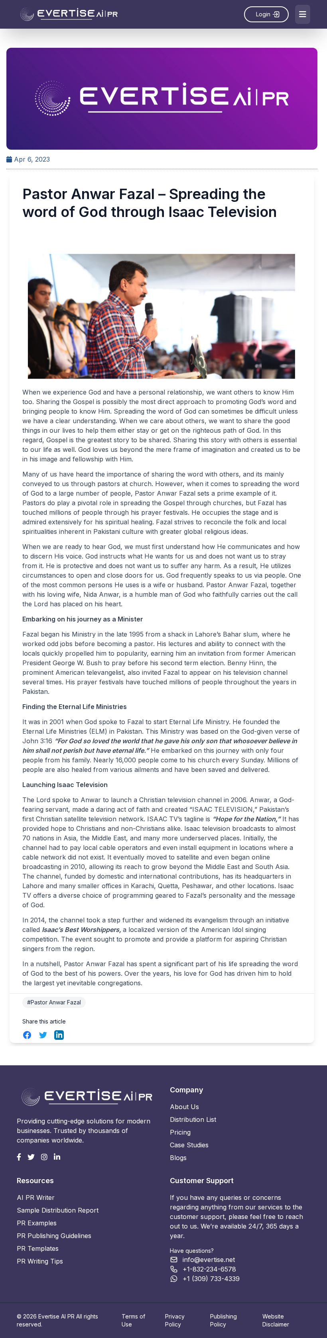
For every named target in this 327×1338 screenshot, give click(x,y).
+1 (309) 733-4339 (211, 1279)
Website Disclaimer (275, 1320)
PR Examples (37, 1223)
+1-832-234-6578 (209, 1269)
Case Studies (189, 1145)
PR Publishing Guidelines (54, 1236)
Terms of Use (133, 1320)
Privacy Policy (175, 1320)
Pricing (180, 1132)
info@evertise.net (209, 1260)
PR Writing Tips (40, 1261)
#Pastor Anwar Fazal (54, 1002)
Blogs (178, 1158)
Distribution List (193, 1119)
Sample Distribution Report (57, 1210)
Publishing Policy (223, 1320)
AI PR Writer (36, 1197)
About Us (184, 1107)
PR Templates (38, 1248)
